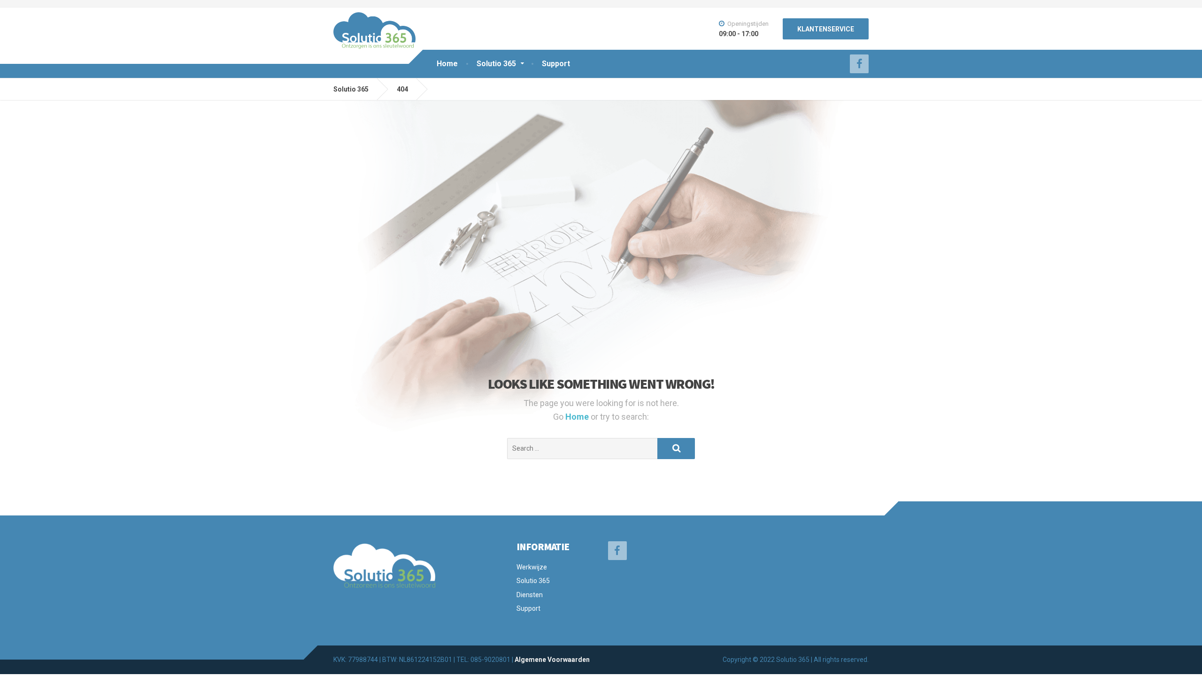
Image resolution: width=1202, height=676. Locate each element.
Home (447, 63)
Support (556, 63)
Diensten (529, 595)
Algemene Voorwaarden (552, 659)
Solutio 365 (496, 63)
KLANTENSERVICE (825, 29)
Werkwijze (531, 567)
